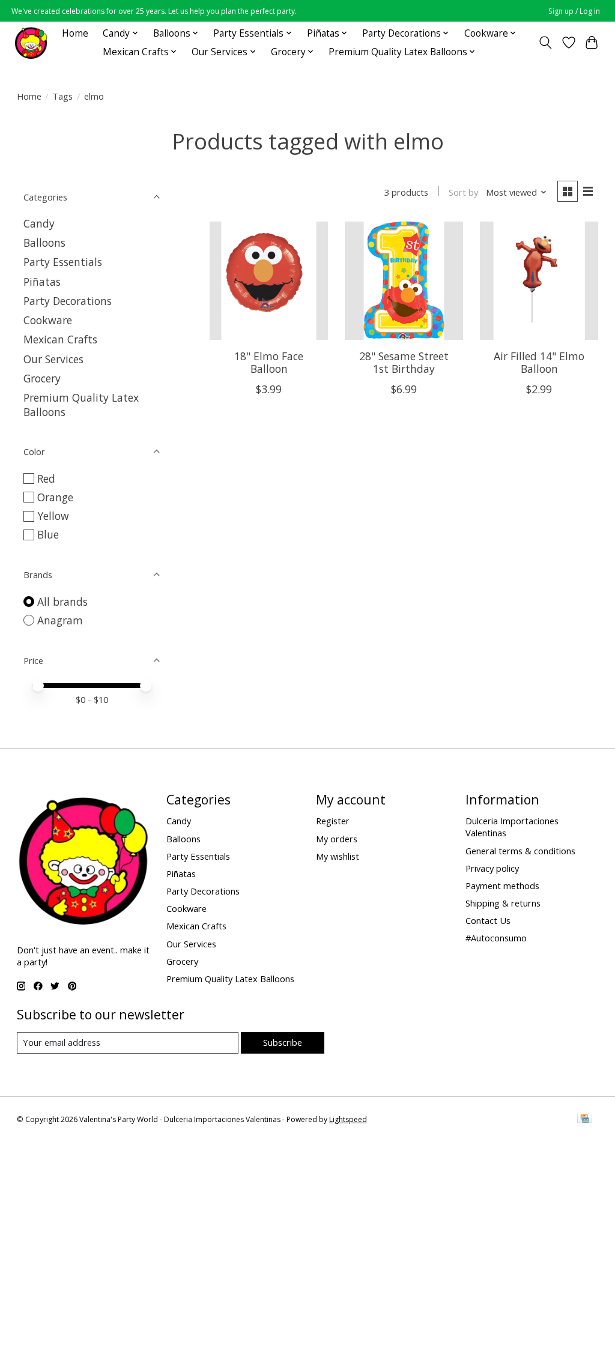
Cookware (47, 320)
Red (46, 478)
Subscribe (282, 1042)
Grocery (42, 378)
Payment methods (502, 886)
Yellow (53, 515)
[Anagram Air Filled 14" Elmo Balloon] (539, 281)
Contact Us (487, 920)
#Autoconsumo (496, 938)
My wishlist (337, 856)
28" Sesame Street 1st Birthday (404, 362)
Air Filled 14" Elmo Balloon (539, 362)
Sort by (463, 192)
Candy (39, 223)
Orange (55, 497)
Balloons (44, 242)
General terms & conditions (520, 851)
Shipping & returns (503, 903)
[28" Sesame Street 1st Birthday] (404, 281)
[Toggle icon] (545, 42)
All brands (62, 601)
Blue (48, 534)
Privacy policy (492, 868)
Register (333, 821)
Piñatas (42, 281)
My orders (336, 839)
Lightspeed (348, 1119)
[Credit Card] (584, 1120)
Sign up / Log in (574, 11)
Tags (62, 96)
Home (75, 33)
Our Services (53, 359)
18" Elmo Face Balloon (268, 362)
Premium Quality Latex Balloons (230, 979)
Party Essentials (62, 262)
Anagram (60, 620)
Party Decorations (67, 301)
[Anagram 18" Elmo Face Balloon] (269, 281)
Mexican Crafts (60, 339)
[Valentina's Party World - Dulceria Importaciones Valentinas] (30, 42)
